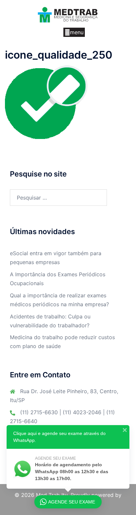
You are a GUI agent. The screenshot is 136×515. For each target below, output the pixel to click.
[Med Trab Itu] (68, 14)
